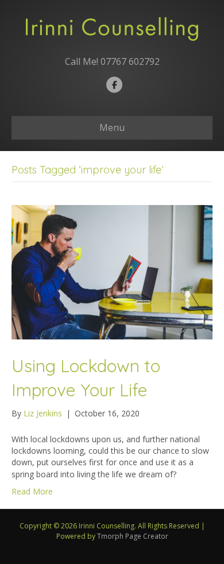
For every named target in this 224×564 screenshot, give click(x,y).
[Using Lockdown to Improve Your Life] (112, 270)
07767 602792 (130, 61)
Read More (32, 491)
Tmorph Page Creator (132, 536)
